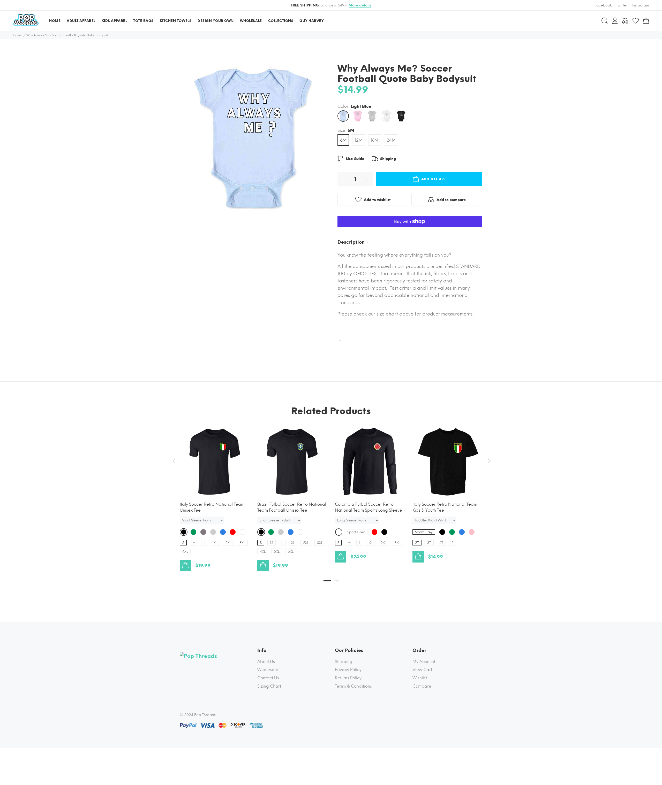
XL (215, 543)
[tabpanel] (214, 493)
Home (17, 35)
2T (417, 543)
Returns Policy (348, 677)
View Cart (422, 669)
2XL (228, 543)
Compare (421, 686)
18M (374, 140)
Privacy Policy (348, 669)
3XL (242, 543)
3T (429, 543)
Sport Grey (356, 532)
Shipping (343, 661)
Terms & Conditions (353, 686)
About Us (266, 661)
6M (343, 140)
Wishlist (419, 677)
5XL (277, 551)
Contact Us (268, 677)
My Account (423, 661)
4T (441, 543)
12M (359, 140)
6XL (291, 551)
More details (360, 5)
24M (391, 140)
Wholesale (267, 669)
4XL (185, 551)
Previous (174, 461)
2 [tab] (336, 580)
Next (488, 461)
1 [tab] (327, 580)
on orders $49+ (331, 5)
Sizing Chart (269, 686)
